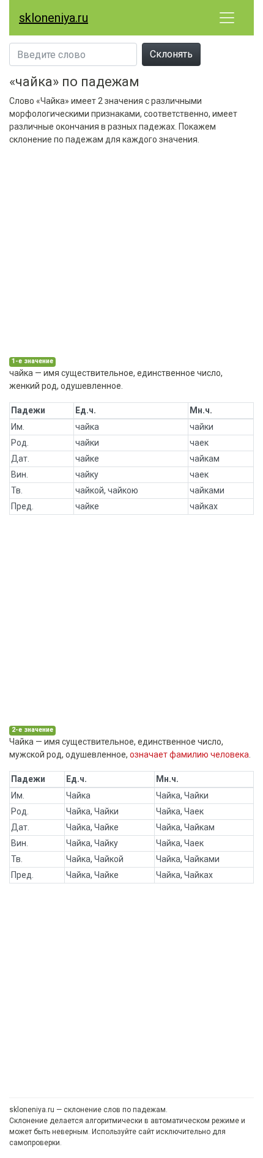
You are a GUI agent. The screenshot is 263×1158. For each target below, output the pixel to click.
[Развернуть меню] (227, 18)
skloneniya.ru (53, 17)
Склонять (171, 54)
